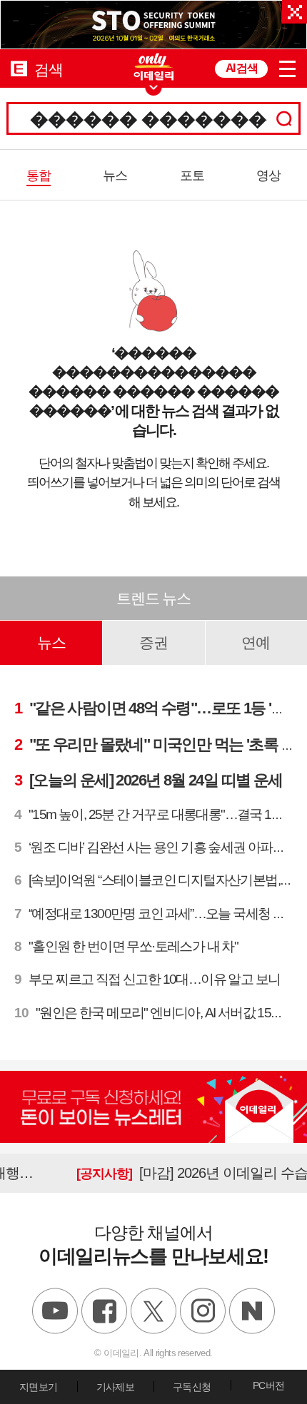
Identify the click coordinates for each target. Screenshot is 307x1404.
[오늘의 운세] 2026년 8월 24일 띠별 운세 (148, 780)
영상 (268, 175)
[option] (153, 24)
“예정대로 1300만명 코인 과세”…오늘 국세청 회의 (156, 913)
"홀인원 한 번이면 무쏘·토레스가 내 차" (126, 946)
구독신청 (192, 1387)
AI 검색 (241, 68)
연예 (255, 642)
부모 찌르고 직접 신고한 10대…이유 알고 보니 (147, 979)
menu (287, 69)
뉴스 (115, 175)
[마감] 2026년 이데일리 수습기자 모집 (161, 1173)
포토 (192, 175)
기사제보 (115, 1387)
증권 (153, 642)
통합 (38, 175)
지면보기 (38, 1387)
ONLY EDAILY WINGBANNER (153, 67)
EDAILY (19, 68)
